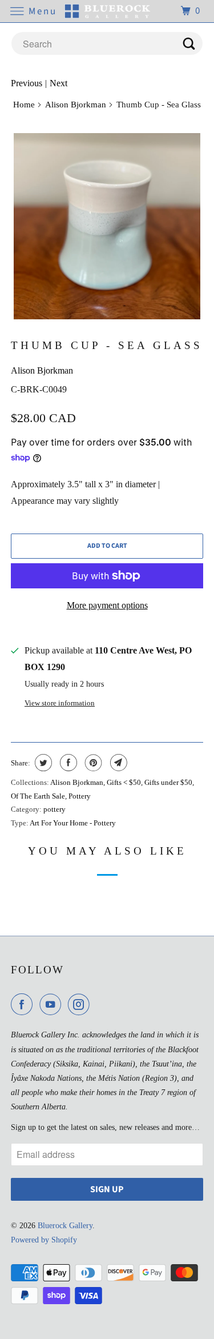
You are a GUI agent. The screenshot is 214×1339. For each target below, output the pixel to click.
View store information (60, 703)
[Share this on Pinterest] (92, 762)
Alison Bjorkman (75, 104)
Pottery (79, 796)
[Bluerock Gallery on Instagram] (81, 1004)
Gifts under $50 (168, 782)
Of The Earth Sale (38, 796)
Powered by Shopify (44, 1240)
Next (58, 83)
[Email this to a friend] (117, 762)
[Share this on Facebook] (67, 762)
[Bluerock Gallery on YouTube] (52, 1004)
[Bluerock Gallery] (107, 11)
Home (24, 104)
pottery (54, 809)
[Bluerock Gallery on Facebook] (24, 1004)
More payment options (107, 605)
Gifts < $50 (124, 782)
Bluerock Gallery (65, 1225)
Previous (26, 83)
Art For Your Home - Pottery (73, 823)
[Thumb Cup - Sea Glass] (107, 226)
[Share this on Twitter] (42, 762)
